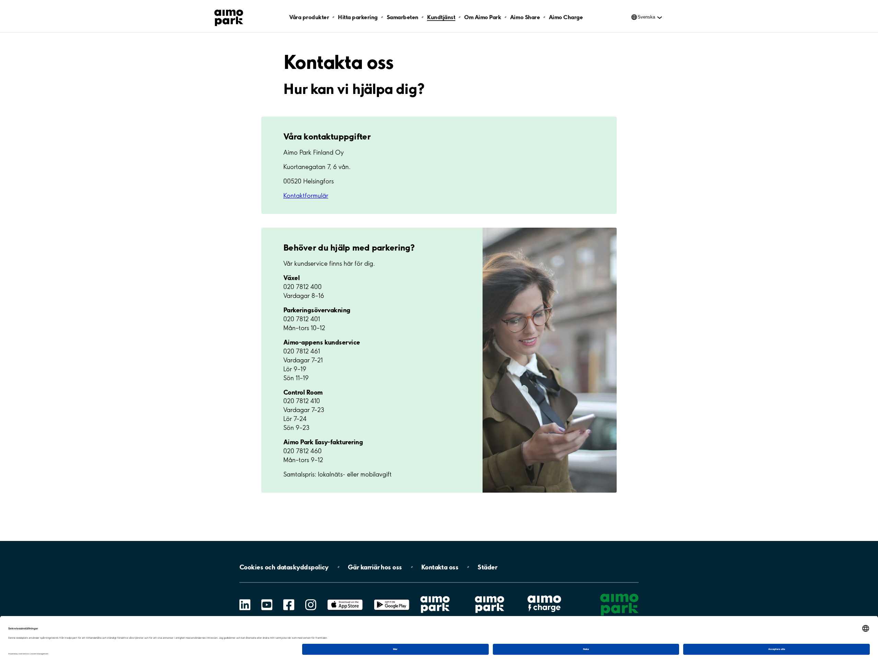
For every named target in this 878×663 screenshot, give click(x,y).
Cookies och (284, 567)
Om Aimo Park (482, 17)
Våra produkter (309, 17)
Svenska (646, 17)
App (345, 599)
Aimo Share (525, 17)
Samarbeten (402, 17)
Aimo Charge (566, 17)
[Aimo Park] (228, 16)
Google (391, 599)
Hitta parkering (358, 17)
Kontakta (440, 567)
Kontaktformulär (305, 196)
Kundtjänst (441, 17)
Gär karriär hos (375, 567)
